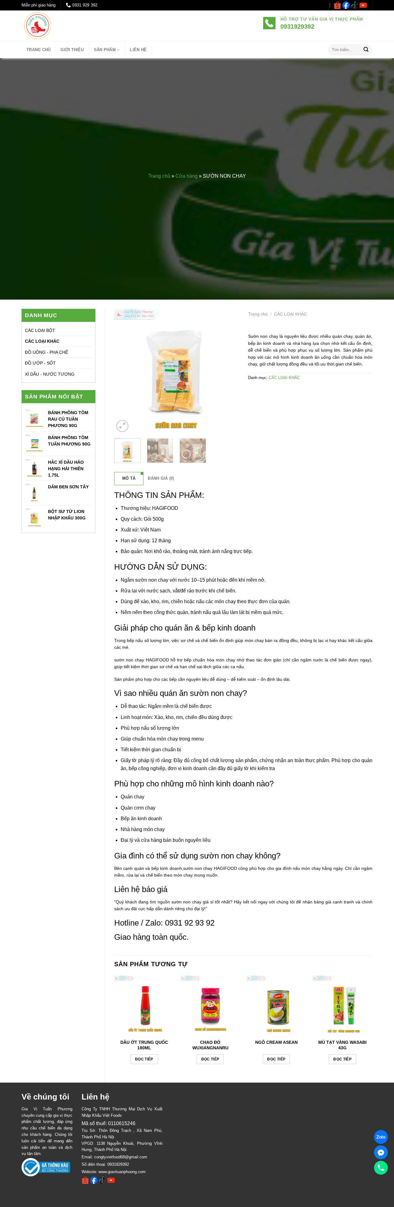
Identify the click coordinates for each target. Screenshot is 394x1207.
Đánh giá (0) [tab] (161, 478)
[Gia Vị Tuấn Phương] (57, 25)
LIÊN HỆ (138, 49)
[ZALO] (381, 1137)
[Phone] (381, 1168)
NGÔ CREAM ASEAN (276, 1042)
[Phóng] (122, 426)
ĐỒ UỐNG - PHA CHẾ (46, 352)
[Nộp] (366, 50)
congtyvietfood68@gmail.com (120, 1157)
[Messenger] (381, 1152)
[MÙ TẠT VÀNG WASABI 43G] (342, 1005)
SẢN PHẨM (105, 49)
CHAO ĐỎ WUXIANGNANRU (210, 1045)
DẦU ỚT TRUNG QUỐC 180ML (144, 1045)
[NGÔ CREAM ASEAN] (276, 1005)
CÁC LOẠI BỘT (40, 330)
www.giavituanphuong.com (122, 1171)
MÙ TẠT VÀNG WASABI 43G (342, 1045)
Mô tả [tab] (128, 478)
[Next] (228, 371)
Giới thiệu (72, 49)
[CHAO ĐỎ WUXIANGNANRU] (210, 1005)
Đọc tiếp (144, 1059)
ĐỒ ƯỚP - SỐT (40, 363)
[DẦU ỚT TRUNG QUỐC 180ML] (144, 1005)
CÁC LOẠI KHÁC (42, 341)
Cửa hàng (186, 176)
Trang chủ (159, 176)
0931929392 (118, 1164)
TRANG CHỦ (38, 49)
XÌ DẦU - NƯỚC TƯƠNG (49, 374)
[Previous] (124, 371)
